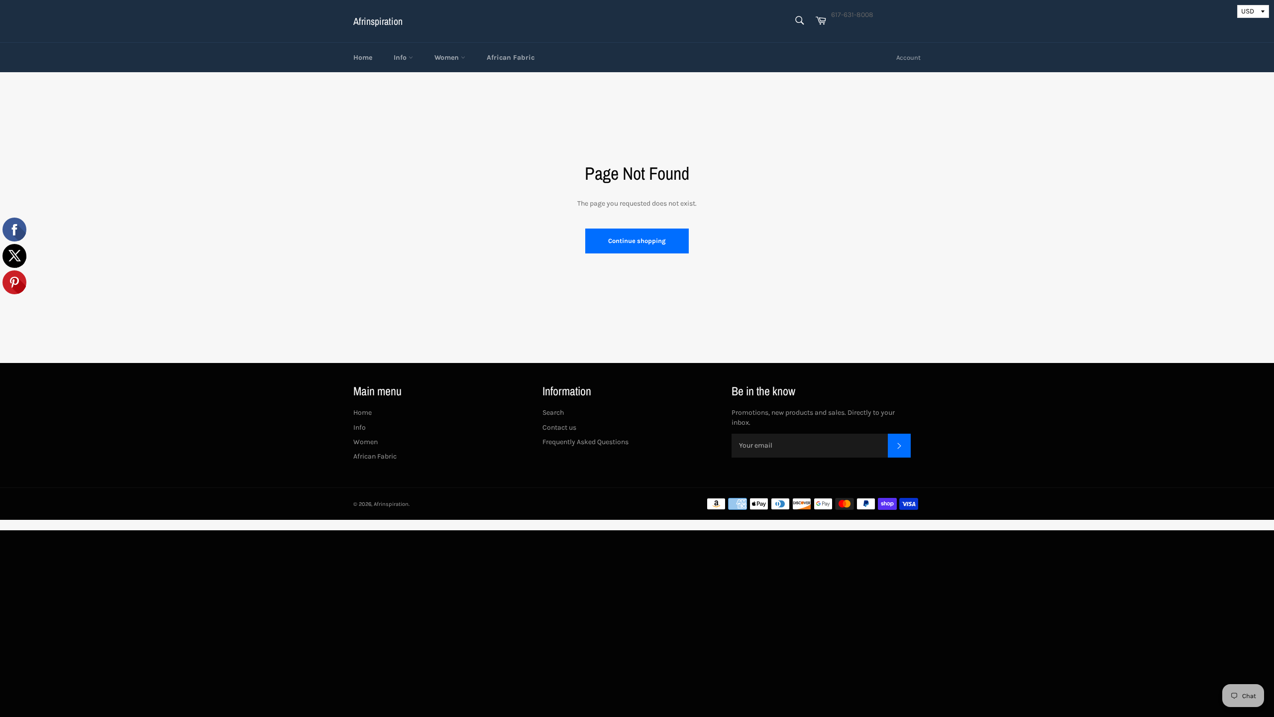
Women (447, 57)
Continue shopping (637, 240)
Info (401, 57)
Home (362, 57)
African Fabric (510, 57)
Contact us (559, 427)
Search (553, 412)
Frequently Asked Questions (585, 442)
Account (908, 57)
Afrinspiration (378, 21)
